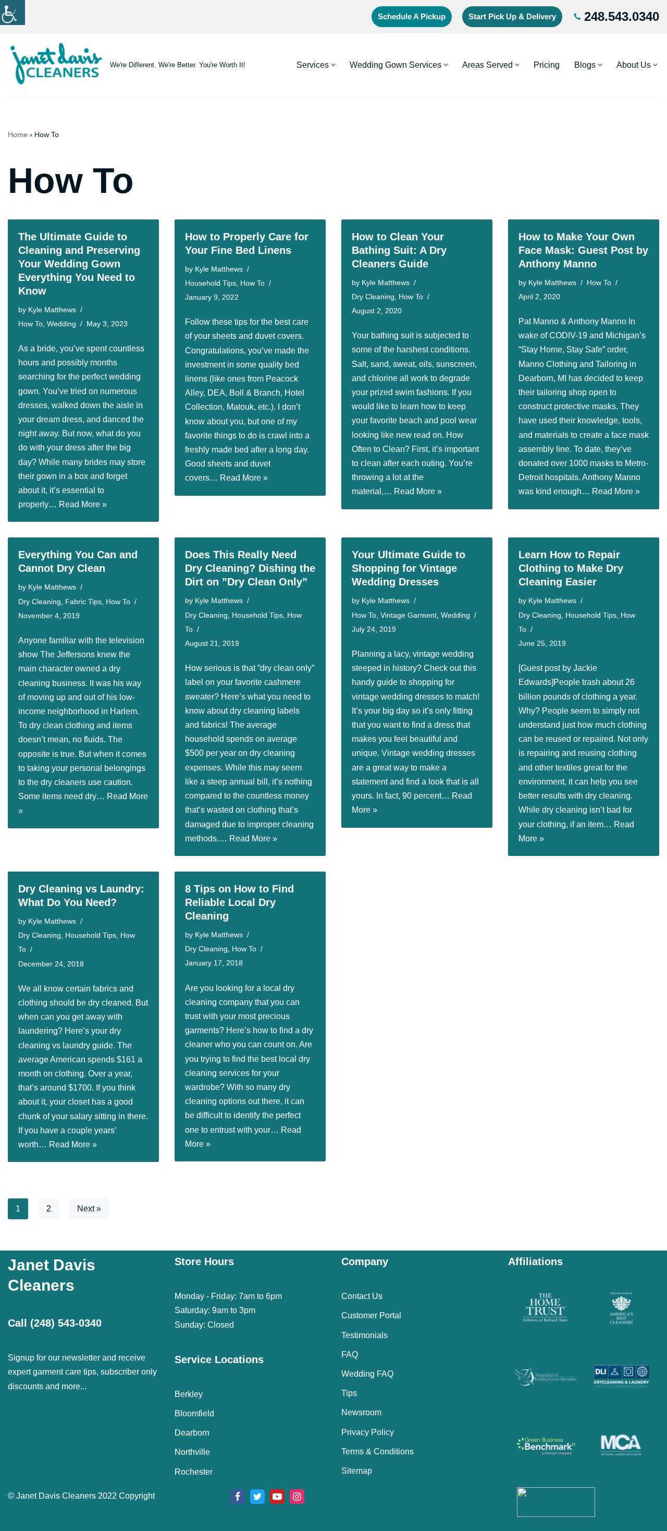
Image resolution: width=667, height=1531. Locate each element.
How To (30, 324)
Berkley (189, 1394)
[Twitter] (257, 1496)
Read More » (83, 504)
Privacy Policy (367, 1432)
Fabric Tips (83, 601)
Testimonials (364, 1335)
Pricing (547, 64)
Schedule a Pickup (412, 16)
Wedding (61, 324)
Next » (89, 1208)
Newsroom (361, 1412)
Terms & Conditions (377, 1451)
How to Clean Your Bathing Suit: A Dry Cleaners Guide (399, 250)
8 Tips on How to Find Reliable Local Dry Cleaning (239, 902)
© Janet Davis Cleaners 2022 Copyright (81, 1495)
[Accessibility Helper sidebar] (12, 12)
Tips (349, 1393)
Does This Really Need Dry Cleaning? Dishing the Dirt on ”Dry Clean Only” (250, 568)
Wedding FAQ (367, 1373)
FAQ (349, 1354)
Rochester (194, 1471)
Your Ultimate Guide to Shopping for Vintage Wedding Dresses (408, 568)
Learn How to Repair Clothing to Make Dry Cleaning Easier (570, 568)
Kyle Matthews (52, 309)
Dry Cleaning (373, 296)
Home (18, 134)
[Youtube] (277, 1496)
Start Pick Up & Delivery (512, 16)
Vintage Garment (408, 615)
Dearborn (192, 1432)
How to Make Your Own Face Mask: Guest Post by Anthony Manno (583, 250)
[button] (333, 65)
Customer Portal (371, 1315)
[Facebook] (237, 1496)
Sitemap (356, 1470)
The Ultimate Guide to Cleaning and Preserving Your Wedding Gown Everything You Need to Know (79, 264)
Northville (192, 1452)
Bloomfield (194, 1413)
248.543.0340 (621, 16)
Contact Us (361, 1296)
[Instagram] (297, 1496)
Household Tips (210, 283)
